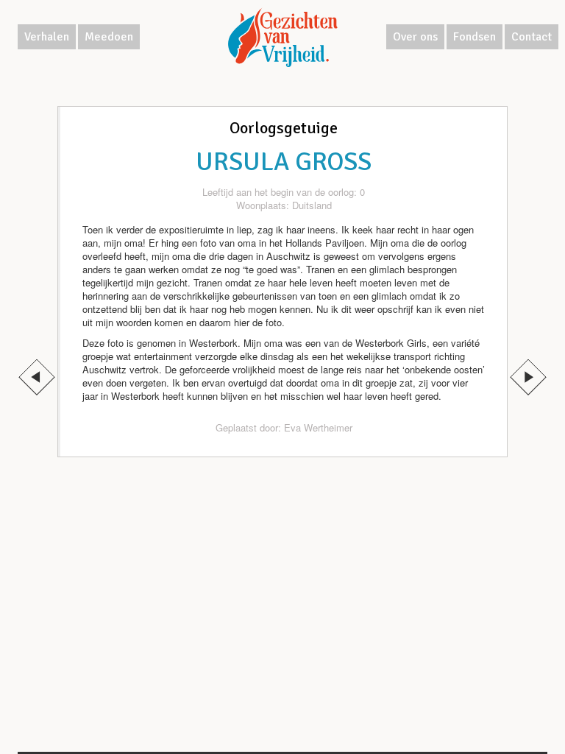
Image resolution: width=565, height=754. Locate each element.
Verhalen (46, 36)
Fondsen (474, 36)
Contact (531, 36)
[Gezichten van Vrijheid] (283, 37)
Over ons (415, 36)
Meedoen (109, 36)
